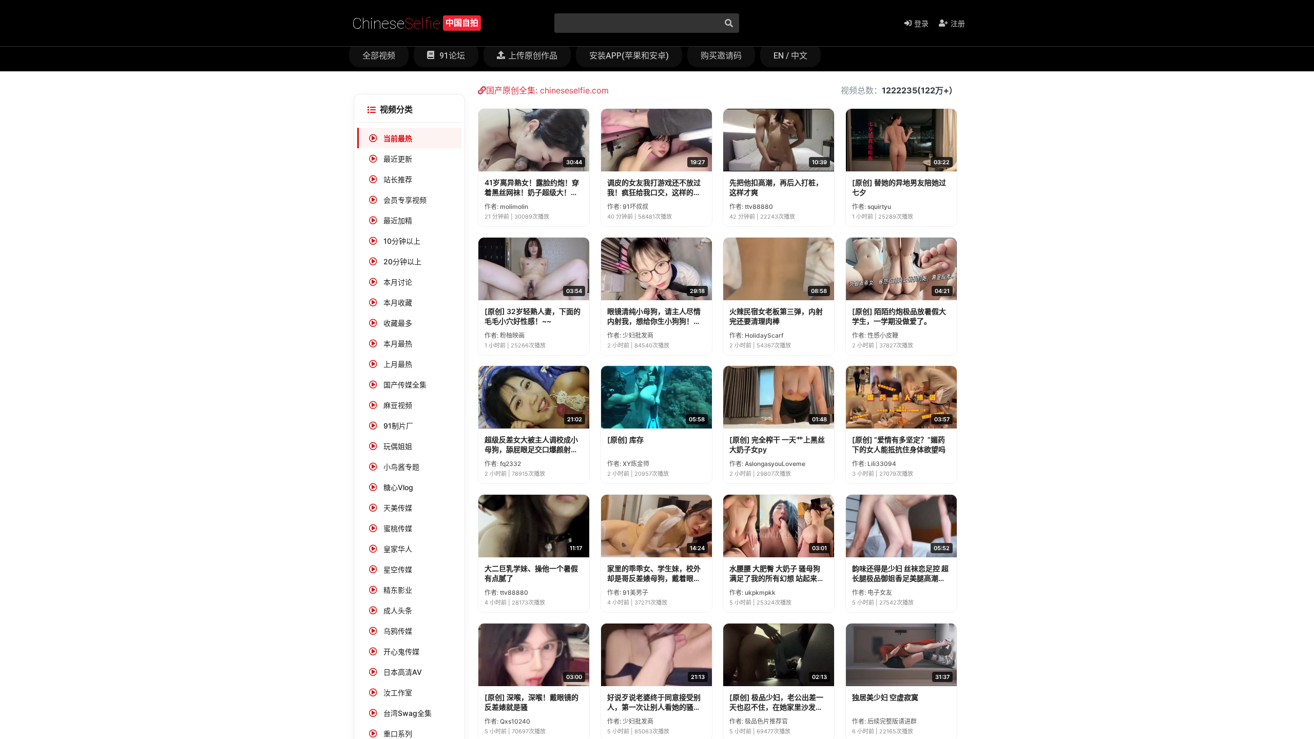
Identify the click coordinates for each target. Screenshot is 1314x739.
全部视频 (378, 56)
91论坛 (451, 56)
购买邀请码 (721, 56)
